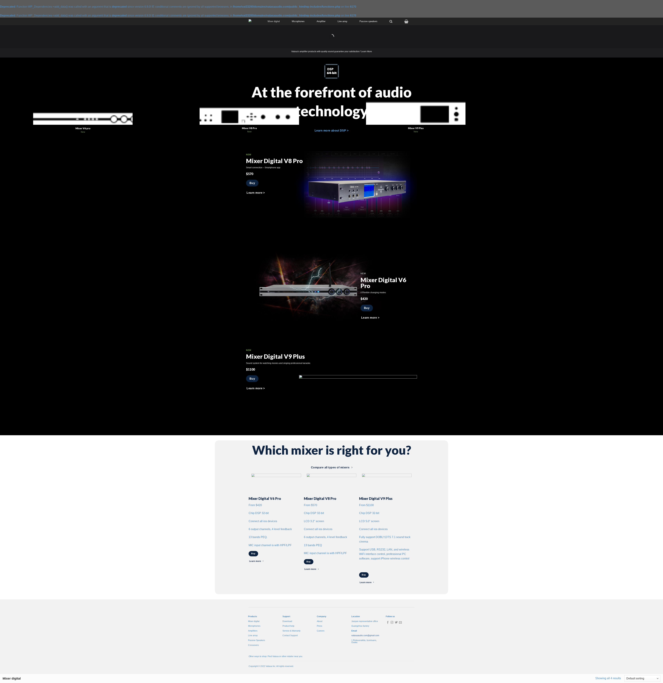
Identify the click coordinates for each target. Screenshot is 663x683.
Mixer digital (274, 21)
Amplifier (321, 21)
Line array (342, 21)
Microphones (298, 21)
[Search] (391, 21)
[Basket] (406, 21)
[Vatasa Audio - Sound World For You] (252, 21)
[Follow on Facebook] (387, 622)
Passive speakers (368, 21)
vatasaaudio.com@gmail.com (365, 635)
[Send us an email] (400, 622)
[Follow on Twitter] (396, 622)
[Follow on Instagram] (392, 622)
